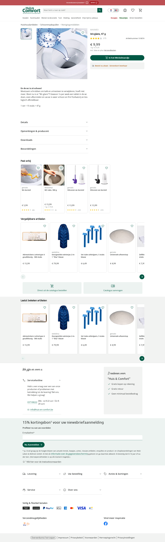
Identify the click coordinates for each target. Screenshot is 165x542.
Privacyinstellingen (126, 537)
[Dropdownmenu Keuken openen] (29, 18)
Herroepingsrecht (107, 537)
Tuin (60, 18)
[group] (62, 53)
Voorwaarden (91, 537)
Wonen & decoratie (49, 18)
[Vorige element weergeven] (23, 276)
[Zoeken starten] (99, 10)
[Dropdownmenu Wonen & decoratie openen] (57, 18)
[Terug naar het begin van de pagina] (162, 524)
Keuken (26, 18)
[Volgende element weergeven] (142, 276)
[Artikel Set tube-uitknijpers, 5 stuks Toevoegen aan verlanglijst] (102, 226)
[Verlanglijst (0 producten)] (133, 10)
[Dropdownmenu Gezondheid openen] (81, 18)
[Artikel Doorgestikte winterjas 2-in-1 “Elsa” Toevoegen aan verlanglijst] (73, 226)
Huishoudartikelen (29, 24)
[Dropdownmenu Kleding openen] (70, 18)
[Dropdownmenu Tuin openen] (62, 18)
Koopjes (114, 18)
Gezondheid (76, 18)
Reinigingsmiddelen (70, 24)
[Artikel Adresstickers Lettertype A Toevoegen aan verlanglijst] (44, 226)
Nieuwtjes (123, 18)
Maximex (94, 29)
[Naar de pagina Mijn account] (125, 10)
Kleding (66, 18)
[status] (69, 10)
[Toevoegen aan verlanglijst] (82, 32)
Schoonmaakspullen (49, 24)
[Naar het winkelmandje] (140, 10)
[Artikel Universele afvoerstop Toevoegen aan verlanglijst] (132, 226)
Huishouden (35, 18)
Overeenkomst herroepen (43, 537)
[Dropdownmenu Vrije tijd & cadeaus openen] (98, 18)
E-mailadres (28, 432)
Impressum (63, 537)
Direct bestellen (136, 18)
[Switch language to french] (113, 10)
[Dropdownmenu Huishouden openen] (40, 18)
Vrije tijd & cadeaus (90, 18)
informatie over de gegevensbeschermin (69, 453)
